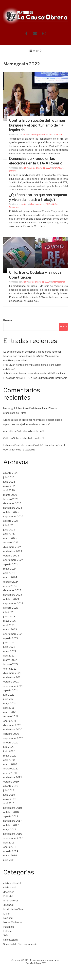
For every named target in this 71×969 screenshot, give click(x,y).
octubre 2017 (11, 825)
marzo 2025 (10, 538)
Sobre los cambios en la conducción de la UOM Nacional (34, 373)
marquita (8, 431)
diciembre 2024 (12, 547)
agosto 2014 (10, 851)
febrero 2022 (10, 664)
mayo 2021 (9, 703)
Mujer (6, 913)
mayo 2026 (9, 486)
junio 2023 (9, 616)
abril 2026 (9, 490)
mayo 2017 (9, 829)
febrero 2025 (10, 542)
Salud (6, 935)
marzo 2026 (10, 494)
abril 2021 (8, 707)
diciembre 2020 (12, 725)
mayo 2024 (9, 568)
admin (25, 134)
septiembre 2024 (13, 559)
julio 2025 (8, 525)
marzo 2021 (10, 712)
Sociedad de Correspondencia (20, 944)
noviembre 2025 (12, 507)
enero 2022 (10, 668)
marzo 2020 (10, 764)
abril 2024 (9, 573)
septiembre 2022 (13, 633)
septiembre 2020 (13, 738)
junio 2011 (9, 860)
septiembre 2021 (13, 686)
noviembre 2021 (12, 677)
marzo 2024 (10, 577)
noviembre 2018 (12, 807)
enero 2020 (10, 773)
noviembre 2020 (12, 729)
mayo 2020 (9, 755)
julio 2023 (8, 612)
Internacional (58, 282)
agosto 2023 (10, 607)
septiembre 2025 (13, 516)
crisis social (9, 887)
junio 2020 (9, 751)
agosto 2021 (10, 690)
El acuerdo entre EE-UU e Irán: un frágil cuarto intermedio (35, 377)
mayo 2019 (9, 799)
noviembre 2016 (12, 833)
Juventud (8, 904)
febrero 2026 (10, 499)
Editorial (8, 896)
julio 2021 (8, 694)
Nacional (57, 134)
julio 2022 (8, 642)
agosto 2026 (10, 472)
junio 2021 (9, 699)
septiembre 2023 (13, 603)
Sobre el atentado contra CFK (30, 438)
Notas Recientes (12, 922)
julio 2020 (8, 746)
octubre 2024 (11, 555)
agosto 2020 (10, 742)
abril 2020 (9, 760)
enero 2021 (9, 720)
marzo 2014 (10, 855)
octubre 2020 (11, 733)
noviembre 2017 (12, 820)
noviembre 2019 (12, 777)
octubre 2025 (11, 512)
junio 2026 (9, 481)
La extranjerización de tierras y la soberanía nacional (32, 351)
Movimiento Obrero (14, 909)
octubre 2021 (11, 681)
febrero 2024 (10, 581)
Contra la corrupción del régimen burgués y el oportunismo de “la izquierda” (37, 125)
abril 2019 (9, 803)
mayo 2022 (9, 651)
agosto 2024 (10, 564)
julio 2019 (8, 790)
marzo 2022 (10, 659)
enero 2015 (10, 846)
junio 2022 (9, 646)
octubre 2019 (11, 781)
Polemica (8, 926)
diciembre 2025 (12, 503)
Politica (7, 931)
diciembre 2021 (12, 673)
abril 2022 (9, 655)
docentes (8, 891)
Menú (37, 50)
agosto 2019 (10, 786)
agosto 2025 (10, 520)
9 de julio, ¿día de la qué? (30, 431)
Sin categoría (10, 939)
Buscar (7, 320)
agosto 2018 (10, 816)
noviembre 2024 (12, 551)
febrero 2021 (10, 716)
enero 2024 (10, 586)
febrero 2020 (10, 768)
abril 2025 (9, 533)
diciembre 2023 (12, 590)
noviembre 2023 (12, 594)
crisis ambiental (12, 883)
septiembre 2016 (13, 838)
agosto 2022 (10, 638)
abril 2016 (9, 842)
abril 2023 (9, 625)
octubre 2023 (11, 599)
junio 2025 (9, 529)
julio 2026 (8, 477)
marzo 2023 (10, 629)
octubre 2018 (11, 812)
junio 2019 (9, 794)
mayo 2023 (9, 620)
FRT (44, 963)
